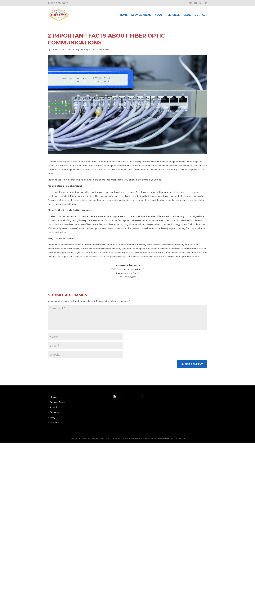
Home (124, 15)
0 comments (104, 49)
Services (174, 15)
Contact (201, 15)
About (159, 15)
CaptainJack (57, 49)
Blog (187, 15)
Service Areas (141, 15)
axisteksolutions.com (174, 438)
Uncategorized (87, 49)
